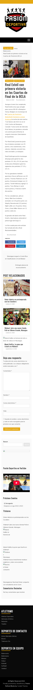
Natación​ (4, 621)
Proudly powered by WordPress (13, 683)
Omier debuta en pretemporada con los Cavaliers (15, 300)
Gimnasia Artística (7, 619)
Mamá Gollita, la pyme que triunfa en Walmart (14, 345)
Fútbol (3, 661)
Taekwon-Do (5, 641)
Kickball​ (3, 663)
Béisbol (3, 658)
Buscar (5, 442)
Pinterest (11, 246)
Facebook (11, 242)
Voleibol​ (3, 668)
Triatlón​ (3, 624)
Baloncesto (9, 81)
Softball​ (3, 666)
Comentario (7, 371)
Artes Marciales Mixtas (9, 636)
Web (4, 411)
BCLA (8, 234)
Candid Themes (22, 686)
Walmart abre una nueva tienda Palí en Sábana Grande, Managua (16, 329)
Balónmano (5, 656)
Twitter (21, 242)
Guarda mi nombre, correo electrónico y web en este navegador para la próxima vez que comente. (16, 421)
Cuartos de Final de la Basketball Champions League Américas (15, 116)
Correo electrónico (9, 403)
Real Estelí (13, 234)
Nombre (6, 395)
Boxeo (3, 639)
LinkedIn (21, 246)
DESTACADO (19, 81)
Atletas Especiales (7, 616)
